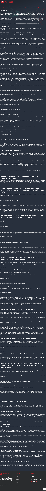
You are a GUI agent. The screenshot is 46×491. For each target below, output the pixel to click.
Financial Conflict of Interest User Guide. (38, 317)
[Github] (36, 481)
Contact (17, 485)
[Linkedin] (33, 481)
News (16, 481)
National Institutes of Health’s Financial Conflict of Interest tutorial (11, 358)
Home (17, 476)
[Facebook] (34, 481)
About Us (17, 479)
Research (17, 482)
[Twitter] (31, 481)
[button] (43, 2)
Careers (17, 484)
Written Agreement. (6, 424)
